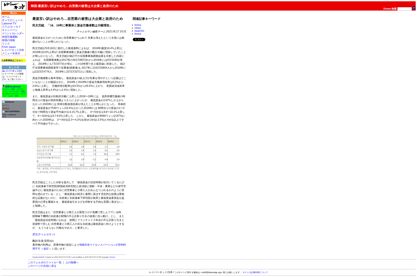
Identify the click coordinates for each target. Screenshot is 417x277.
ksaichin (139, 30)
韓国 (23, 91)
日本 (16, 96)
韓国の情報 (8, 40)
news (138, 27)
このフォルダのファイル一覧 (45, 262)
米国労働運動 (10, 36)
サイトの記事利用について (255, 272)
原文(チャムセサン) (43, 234)
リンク (6, 43)
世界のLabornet (12, 86)
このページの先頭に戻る (42, 265)
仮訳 (46, 248)
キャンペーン (10, 30)
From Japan (9, 47)
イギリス (19, 89)
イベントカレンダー (13, 33)
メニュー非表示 (11, 53)
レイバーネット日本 (13, 50)
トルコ (10, 96)
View (4, 117)
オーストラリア (13, 94)
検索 (394, 8)
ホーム (6, 16)
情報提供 (5, 108)
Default (112, 257)
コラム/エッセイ (11, 26)
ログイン (5, 105)
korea (138, 25)
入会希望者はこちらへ (12, 60)
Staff (42, 257)
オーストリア (14, 91)
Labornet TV (9, 23)
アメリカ (5, 89)
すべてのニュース (12, 20)
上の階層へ (72, 262)
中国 (12, 89)
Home (387, 8)
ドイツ (4, 91)
